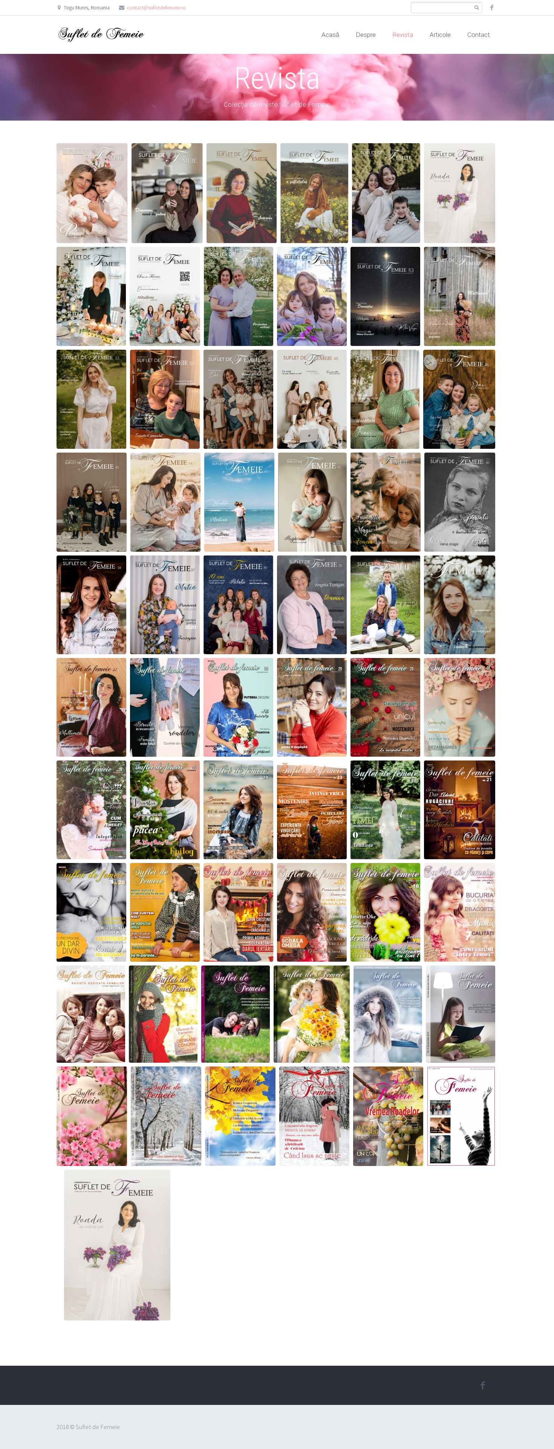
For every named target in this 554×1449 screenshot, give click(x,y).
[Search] (476, 7)
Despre (366, 34)
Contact (478, 34)
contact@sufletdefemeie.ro (156, 7)
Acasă (330, 34)
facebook (491, 7)
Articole (440, 34)
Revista (402, 34)
